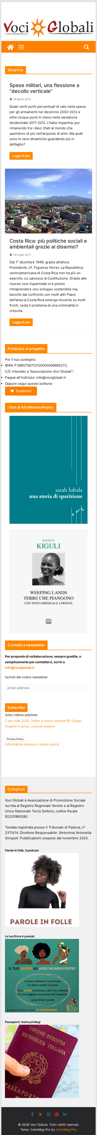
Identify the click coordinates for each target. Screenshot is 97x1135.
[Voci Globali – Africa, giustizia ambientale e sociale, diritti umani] (48, 18)
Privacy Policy (15, 739)
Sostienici (24, 391)
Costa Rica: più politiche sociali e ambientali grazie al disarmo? (48, 244)
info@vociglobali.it (19, 667)
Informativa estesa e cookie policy (32, 744)
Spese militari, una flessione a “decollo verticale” (44, 88)
